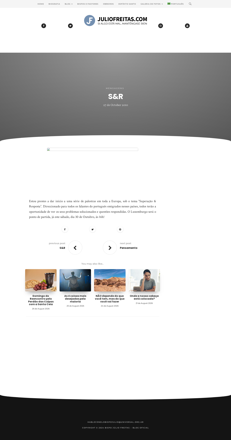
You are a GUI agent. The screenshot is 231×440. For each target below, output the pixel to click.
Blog (68, 4)
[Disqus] (92, 360)
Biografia (54, 4)
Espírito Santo (127, 4)
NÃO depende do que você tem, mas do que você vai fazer (109, 298)
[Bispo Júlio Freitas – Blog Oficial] (115, 29)
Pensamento (128, 248)
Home (41, 4)
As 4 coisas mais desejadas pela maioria (75, 298)
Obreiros (108, 4)
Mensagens (115, 88)
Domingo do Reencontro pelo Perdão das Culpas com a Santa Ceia (41, 300)
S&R (62, 248)
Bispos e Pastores (87, 4)
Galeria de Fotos (151, 4)
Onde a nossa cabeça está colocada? (144, 297)
